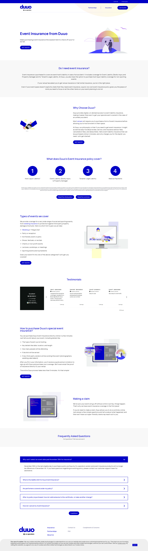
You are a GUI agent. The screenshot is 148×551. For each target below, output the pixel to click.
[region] (86, 297)
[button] (46, 297)
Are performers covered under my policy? (38, 488)
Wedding (25, 230)
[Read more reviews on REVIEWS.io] (32, 303)
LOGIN (116, 1)
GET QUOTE (26, 47)
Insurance (108, 7)
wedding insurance (31, 224)
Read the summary (84, 197)
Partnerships (92, 7)
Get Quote (122, 8)
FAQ (69, 531)
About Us (50, 535)
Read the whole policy (65, 197)
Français (125, 1)
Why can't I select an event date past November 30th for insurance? (47, 459)
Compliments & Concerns (91, 528)
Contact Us (71, 528)
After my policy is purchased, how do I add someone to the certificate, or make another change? (57, 497)
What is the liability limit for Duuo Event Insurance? (41, 480)
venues (79, 121)
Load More (74, 513)
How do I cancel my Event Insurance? (36, 506)
